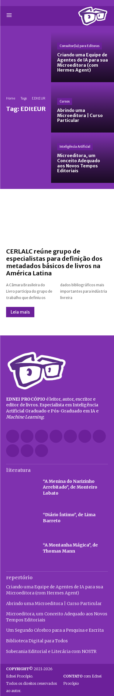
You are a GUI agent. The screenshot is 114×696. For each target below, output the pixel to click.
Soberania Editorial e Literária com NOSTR (51, 651)
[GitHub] (27, 436)
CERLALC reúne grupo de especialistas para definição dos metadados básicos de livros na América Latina (54, 262)
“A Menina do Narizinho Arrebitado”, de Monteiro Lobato (70, 487)
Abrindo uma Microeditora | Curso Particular (54, 603)
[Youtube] (41, 450)
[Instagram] (41, 436)
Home (10, 98)
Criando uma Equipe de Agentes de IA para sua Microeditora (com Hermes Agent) (54, 590)
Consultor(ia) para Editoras (79, 46)
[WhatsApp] (27, 450)
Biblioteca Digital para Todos (37, 641)
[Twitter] (99, 436)
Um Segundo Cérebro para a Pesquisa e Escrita (55, 630)
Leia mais (20, 312)
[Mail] (70, 436)
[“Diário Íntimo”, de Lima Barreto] (21, 518)
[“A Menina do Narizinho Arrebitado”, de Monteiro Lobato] (21, 487)
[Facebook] (12, 436)
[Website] (12, 450)
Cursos (65, 101)
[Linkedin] (56, 436)
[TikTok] (85, 436)
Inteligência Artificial (75, 147)
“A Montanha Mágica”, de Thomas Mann (70, 548)
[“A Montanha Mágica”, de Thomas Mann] (21, 548)
